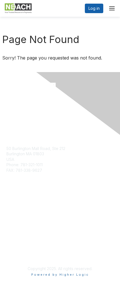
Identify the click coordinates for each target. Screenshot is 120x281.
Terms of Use (18, 254)
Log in (94, 8)
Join (10, 207)
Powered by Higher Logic (60, 275)
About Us (14, 249)
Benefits (13, 212)
